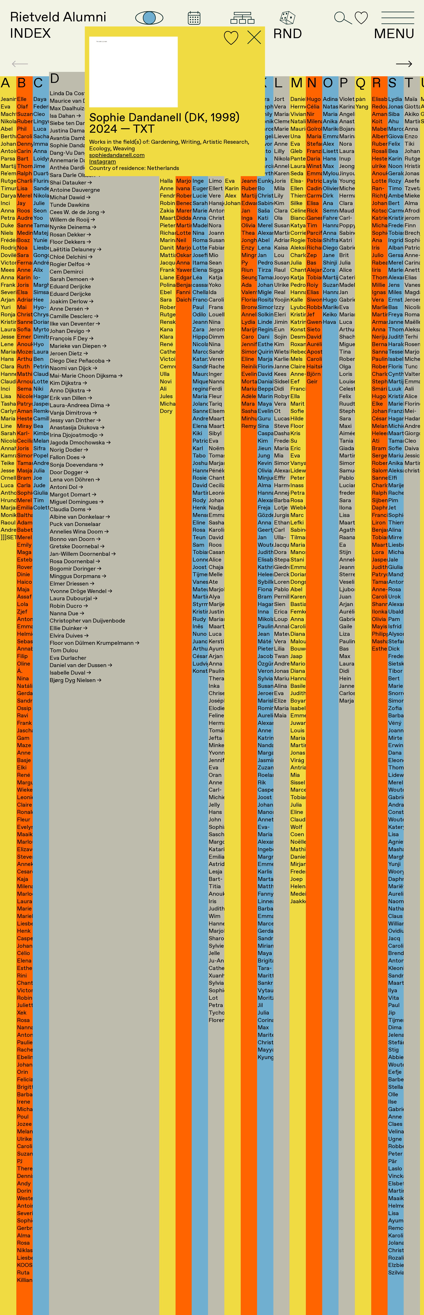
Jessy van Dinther (75, 420)
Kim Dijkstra (68, 383)
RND (287, 33)
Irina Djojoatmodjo (76, 435)
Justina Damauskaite (80, 131)
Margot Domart (73, 495)
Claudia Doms (70, 509)
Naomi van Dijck (73, 368)
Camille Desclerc (74, 316)
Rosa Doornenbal (75, 561)
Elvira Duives (69, 636)
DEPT (242, 33)
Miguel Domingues (77, 502)
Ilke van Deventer (75, 324)
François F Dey (71, 339)
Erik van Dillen (71, 398)
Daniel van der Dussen (81, 665)
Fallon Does (67, 457)
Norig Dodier (69, 450)
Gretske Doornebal (77, 546)
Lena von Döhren (75, 480)
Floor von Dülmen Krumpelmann (94, 643)
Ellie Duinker (68, 628)
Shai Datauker (71, 183)
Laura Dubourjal (73, 598)
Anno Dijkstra (70, 391)
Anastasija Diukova (77, 428)
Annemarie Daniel (75, 160)
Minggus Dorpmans (78, 576)
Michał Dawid (70, 197)
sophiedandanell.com (117, 155)
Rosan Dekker (70, 235)
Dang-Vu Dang (71, 153)
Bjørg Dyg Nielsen (75, 680)
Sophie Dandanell (75, 145)
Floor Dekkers (70, 242)
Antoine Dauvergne (75, 190)
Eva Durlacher (68, 658)
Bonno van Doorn (75, 539)
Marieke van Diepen (78, 346)
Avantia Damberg (75, 138)
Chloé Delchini (71, 257)
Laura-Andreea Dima (80, 405)
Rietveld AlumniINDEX (58, 26)
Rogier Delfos (70, 264)
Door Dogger (69, 472)
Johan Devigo (70, 331)
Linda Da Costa (72, 93)
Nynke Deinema (73, 227)
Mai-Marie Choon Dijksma (86, 376)
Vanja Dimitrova (73, 413)
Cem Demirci (66, 272)
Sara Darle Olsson (75, 175)
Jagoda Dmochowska (80, 443)
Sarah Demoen (72, 279)
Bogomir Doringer (75, 569)
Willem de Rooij (72, 220)
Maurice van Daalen (78, 101)
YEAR (194, 33)
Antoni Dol (66, 487)
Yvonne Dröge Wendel (81, 591)
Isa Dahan (65, 116)
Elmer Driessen (72, 584)
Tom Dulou (64, 651)
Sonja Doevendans (76, 465)
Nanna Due (67, 613)
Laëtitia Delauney (75, 250)
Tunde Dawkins (69, 205)
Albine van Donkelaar (80, 517)
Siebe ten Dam (72, 123)
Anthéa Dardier (69, 168)
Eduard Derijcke (70, 287)
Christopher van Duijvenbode (87, 621)
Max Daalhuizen (73, 108)
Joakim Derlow (71, 302)
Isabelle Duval (70, 673)
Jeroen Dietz (69, 354)
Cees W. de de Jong (77, 212)
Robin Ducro (69, 606)
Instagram (102, 162)
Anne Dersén (69, 309)
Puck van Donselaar (75, 524)
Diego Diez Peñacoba (80, 361)
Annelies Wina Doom (79, 532)
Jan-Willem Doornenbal (83, 554)
